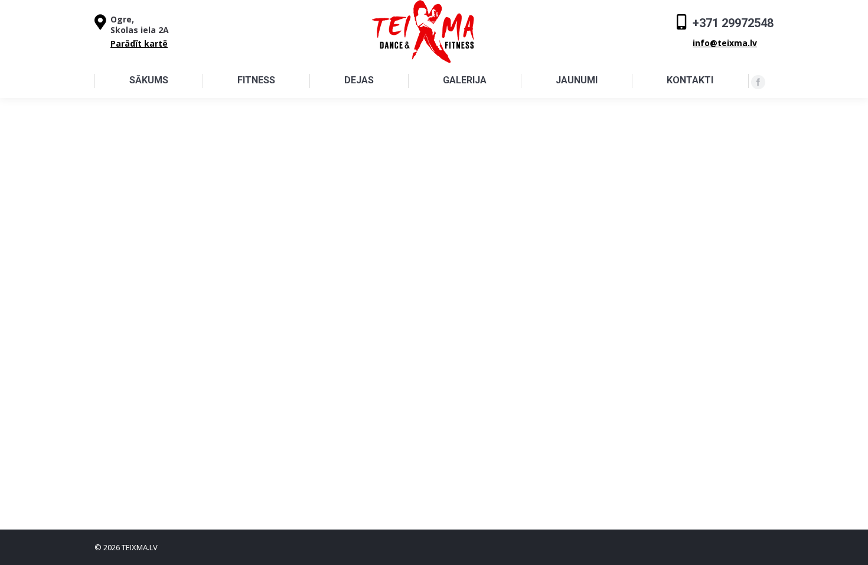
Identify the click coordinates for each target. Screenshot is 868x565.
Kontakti (690, 80)
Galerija (465, 80)
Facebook (758, 82)
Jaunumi (577, 80)
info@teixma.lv (725, 42)
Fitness (256, 80)
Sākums (148, 80)
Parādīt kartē (139, 43)
